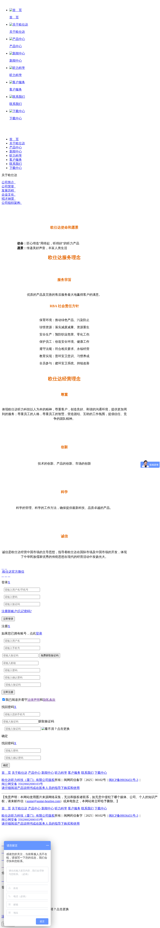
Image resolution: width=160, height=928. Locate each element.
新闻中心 (15, 151)
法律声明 (33, 699)
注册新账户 (9, 611)
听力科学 (15, 155)
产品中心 (15, 147)
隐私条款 (49, 699)
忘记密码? (25, 611)
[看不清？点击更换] (56, 729)
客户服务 (15, 159)
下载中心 (15, 167)
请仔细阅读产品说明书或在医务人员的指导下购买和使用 (41, 788)
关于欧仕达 (17, 143)
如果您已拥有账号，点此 (22, 633)
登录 (39, 633)
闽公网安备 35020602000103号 (22, 784)
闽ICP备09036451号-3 (123, 780)
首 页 (14, 139)
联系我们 (15, 163)
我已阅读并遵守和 (30, 699)
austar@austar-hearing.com (43, 801)
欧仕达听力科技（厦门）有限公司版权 (28, 780)
